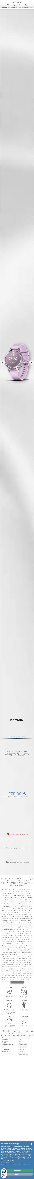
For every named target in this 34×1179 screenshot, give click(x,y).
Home (5, 7)
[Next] (31, 362)
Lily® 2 (27, 7)
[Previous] (3, 362)
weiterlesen (17, 982)
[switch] (3, 1176)
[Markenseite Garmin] (17, 724)
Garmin (16, 7)
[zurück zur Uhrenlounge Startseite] (17, 2)
